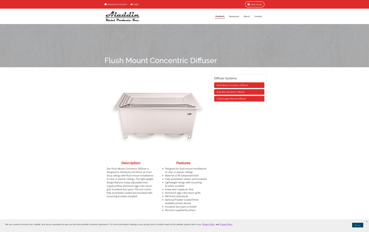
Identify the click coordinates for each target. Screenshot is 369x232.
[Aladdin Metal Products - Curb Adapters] (123, 16)
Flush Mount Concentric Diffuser (232, 85)
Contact (258, 16)
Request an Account (117, 4)
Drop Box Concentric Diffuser (231, 92)
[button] (366, 221)
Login (136, 4)
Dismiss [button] (358, 225)
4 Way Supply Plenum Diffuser (231, 98)
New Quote (256, 4)
